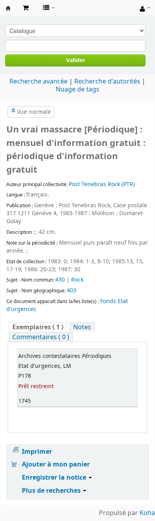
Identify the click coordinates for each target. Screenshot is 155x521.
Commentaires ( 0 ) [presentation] (40, 337)
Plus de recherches (52, 491)
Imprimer (37, 452)
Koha (147, 513)
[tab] (38, 327)
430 (60, 280)
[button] (26, 8)
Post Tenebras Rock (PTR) (102, 184)
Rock (77, 280)
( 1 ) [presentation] (37, 327)
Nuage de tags (77, 89)
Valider (75, 60)
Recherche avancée (39, 81)
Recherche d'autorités (107, 81)
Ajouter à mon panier (56, 464)
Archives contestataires (8, 8)
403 (71, 290)
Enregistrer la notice (55, 477)
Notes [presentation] (82, 327)
